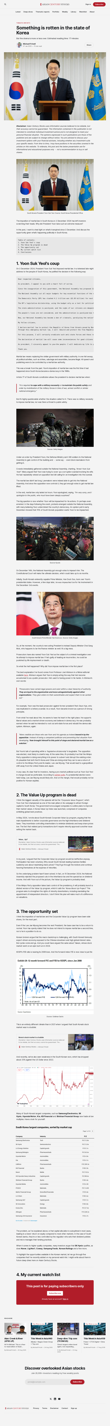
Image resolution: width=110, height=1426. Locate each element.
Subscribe (99, 4)
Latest (18, 12)
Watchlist (83, 12)
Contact (65, 1408)
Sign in (88, 4)
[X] (51, 1399)
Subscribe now (55, 1293)
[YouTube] (59, 1399)
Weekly (65, 12)
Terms (44, 1408)
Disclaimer (54, 1408)
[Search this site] (5, 4)
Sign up (74, 1408)
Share (89, 45)
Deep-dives (28, 12)
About (92, 12)
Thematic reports (42, 12)
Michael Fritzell (29, 44)
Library (73, 12)
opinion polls (59, 775)
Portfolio (55, 12)
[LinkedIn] (55, 1399)
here (26, 675)
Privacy (36, 1408)
